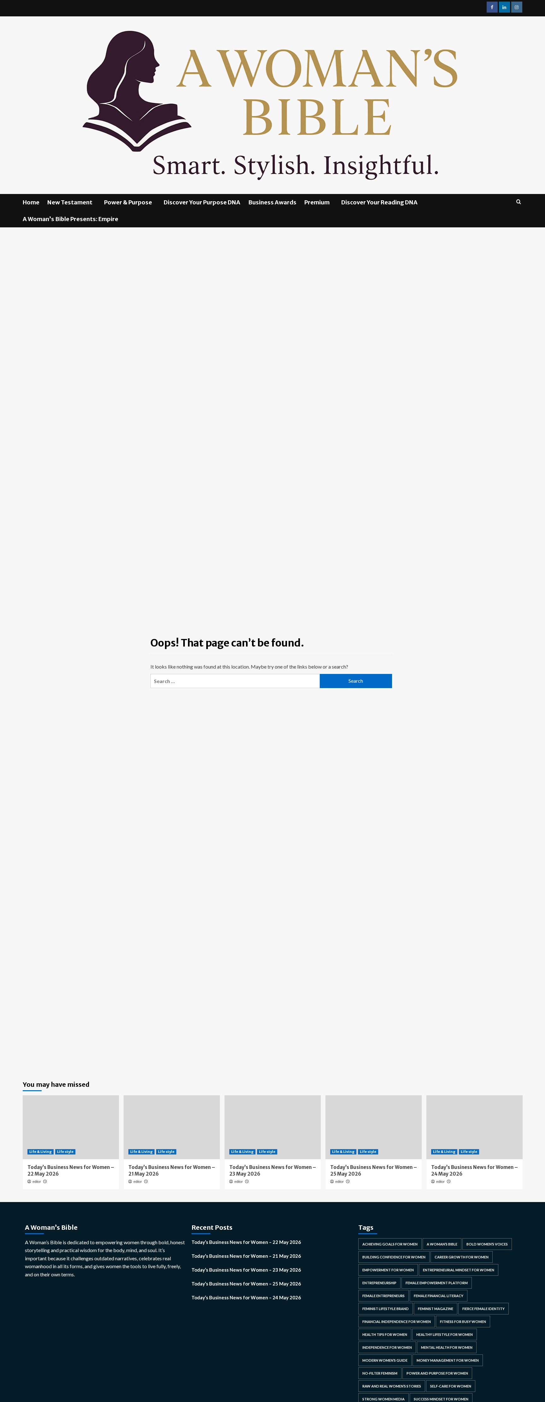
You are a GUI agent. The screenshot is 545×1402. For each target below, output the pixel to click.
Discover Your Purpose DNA (202, 202)
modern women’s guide (384, 1360)
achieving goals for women (390, 1244)
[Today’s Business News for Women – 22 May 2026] (71, 1127)
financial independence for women (396, 1321)
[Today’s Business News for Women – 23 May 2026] (273, 1127)
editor (36, 1181)
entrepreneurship (379, 1283)
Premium (317, 202)
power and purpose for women (437, 1373)
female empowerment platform (437, 1283)
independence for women (387, 1347)
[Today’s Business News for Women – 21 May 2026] (172, 1127)
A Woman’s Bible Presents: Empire (70, 219)
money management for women (448, 1360)
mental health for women (446, 1347)
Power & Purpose (128, 202)
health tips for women (384, 1334)
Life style (65, 1151)
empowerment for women (388, 1270)
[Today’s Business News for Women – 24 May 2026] (474, 1127)
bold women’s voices (487, 1244)
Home (31, 202)
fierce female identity (483, 1309)
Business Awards (272, 202)
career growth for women (462, 1257)
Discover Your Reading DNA (379, 202)
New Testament (69, 202)
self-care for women (450, 1386)
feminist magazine (435, 1309)
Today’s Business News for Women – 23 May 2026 (246, 1270)
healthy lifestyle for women (444, 1334)
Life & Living (40, 1151)
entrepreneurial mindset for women (458, 1270)
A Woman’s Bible (442, 1244)
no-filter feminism (379, 1373)
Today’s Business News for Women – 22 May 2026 (246, 1242)
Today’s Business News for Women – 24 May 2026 (246, 1297)
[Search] (519, 201)
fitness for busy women (463, 1321)
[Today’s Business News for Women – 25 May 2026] (373, 1127)
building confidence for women (393, 1257)
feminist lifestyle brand (385, 1309)
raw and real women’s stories (391, 1386)
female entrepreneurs (383, 1296)
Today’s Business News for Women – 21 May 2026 (246, 1256)
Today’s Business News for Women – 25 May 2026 (246, 1283)
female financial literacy (438, 1296)
